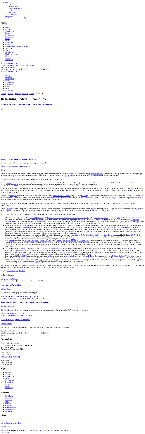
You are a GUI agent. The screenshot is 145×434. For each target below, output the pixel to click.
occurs (9, 183)
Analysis (4, 315)
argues (121, 222)
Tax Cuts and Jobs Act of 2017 (91, 198)
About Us (8, 48)
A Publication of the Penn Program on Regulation (17, 65)
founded (84, 196)
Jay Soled (51, 256)
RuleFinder (9, 411)
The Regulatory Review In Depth (16, 46)
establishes (74, 190)
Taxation (22, 271)
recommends (61, 252)
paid (40, 174)
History (7, 56)
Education (8, 29)
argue (91, 225)
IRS (16, 271)
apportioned (28, 227)
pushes (139, 222)
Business (8, 27)
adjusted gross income (95, 174)
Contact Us (9, 60)
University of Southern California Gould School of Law (66, 218)
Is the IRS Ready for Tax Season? (15, 320)
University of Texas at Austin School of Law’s (115, 227)
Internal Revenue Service (61, 196)
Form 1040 (22, 256)
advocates (13, 237)
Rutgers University (71, 256)
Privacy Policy (42, 430)
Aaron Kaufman (8, 104)
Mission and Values (11, 54)
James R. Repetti (81, 235)
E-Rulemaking (10, 409)
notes (118, 218)
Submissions (9, 44)
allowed (89, 203)
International (9, 37)
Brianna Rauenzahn (44, 104)
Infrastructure (9, 35)
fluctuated (53, 198)
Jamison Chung (23, 104)
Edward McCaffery (36, 218)
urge (137, 209)
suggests (72, 233)
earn (61, 188)
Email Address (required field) (11, 69)
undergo (23, 248)
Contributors (9, 52)
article (115, 235)
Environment (9, 31)
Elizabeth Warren (39, 222)
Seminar (3, 94)
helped (140, 198)
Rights (7, 41)
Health (7, 33)
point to (8, 209)
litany (113, 198)
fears (18, 243)
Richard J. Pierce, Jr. (8, 306)
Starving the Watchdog (11, 285)
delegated (13, 196)
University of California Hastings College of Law (72, 241)
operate (97, 258)
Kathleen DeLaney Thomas (91, 256)
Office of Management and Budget (55, 248)
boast (92, 209)
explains (88, 229)
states (16, 185)
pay (68, 176)
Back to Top (5, 432)
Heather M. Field (45, 241)
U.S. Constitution (128, 188)
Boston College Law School (99, 235)
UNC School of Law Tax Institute (122, 256)
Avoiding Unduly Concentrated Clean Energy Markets (25, 302)
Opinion (3, 281)
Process (7, 39)
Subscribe (8, 400)
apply (20, 225)
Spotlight (8, 405)
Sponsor (8, 58)
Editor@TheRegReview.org (10, 357)
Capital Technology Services (62, 430)
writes (87, 218)
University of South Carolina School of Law (30, 250)
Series (7, 402)
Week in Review (10, 407)
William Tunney (6, 324)
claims (19, 179)
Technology (9, 42)
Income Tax (11, 271)
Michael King (5, 289)
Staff (6, 50)
